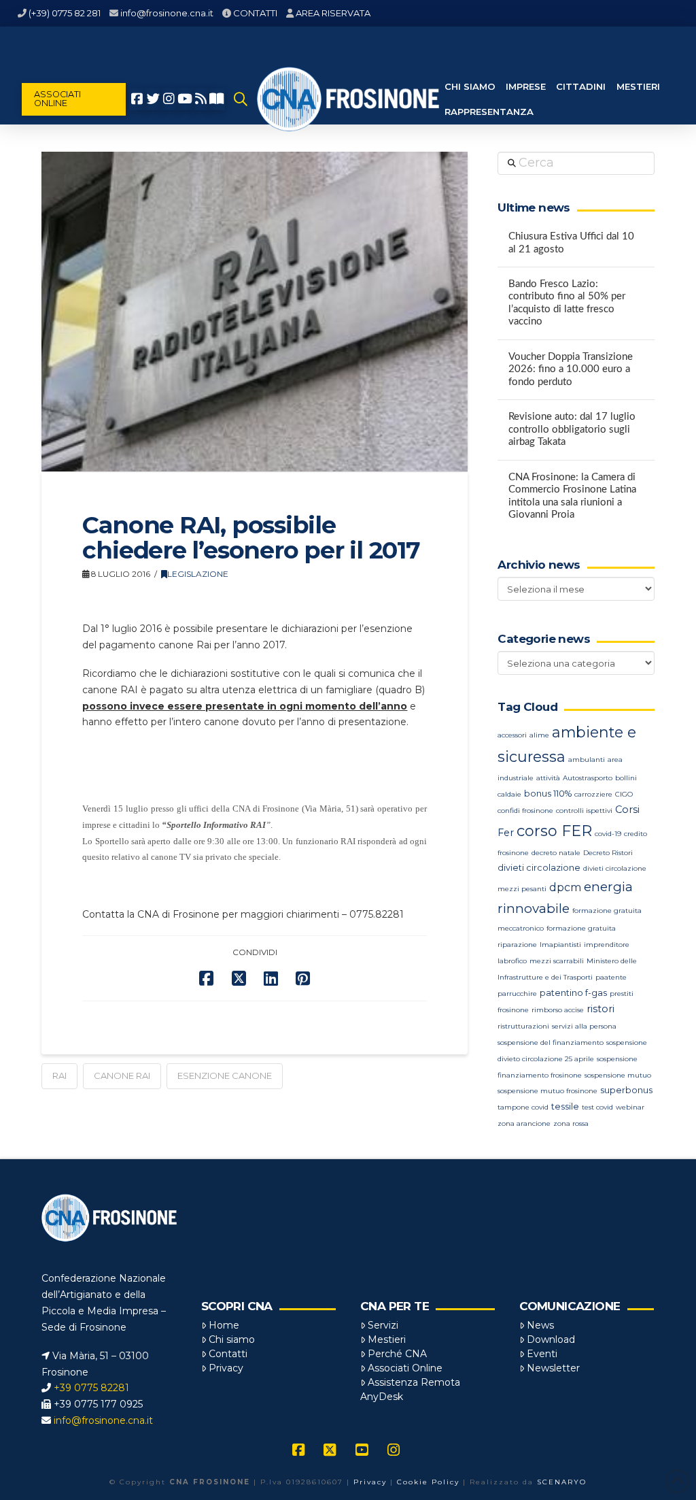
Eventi (542, 1354)
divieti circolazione (539, 868)
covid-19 (608, 833)
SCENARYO (562, 1482)
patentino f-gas (573, 993)
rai (59, 1075)
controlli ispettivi (584, 810)
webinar (630, 1107)
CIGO (624, 794)
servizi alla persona (584, 1026)
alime (539, 735)
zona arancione (524, 1123)
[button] (241, 99)
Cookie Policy (428, 1482)
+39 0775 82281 (91, 1388)
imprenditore (606, 944)
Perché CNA (397, 1354)
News (540, 1325)
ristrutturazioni (523, 1026)
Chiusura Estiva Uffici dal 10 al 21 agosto (571, 242)
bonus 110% (548, 793)
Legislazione (197, 574)
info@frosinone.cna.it (166, 12)
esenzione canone (224, 1075)
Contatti (228, 1354)
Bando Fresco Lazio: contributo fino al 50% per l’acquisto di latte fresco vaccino (566, 303)
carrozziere (593, 794)
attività (548, 777)
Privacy (226, 1368)
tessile (565, 1106)
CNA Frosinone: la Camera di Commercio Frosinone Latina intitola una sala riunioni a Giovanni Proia (572, 496)
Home (224, 1325)
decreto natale (556, 852)
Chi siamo (232, 1339)
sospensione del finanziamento (551, 1042)
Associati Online (405, 1368)
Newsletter (553, 1368)
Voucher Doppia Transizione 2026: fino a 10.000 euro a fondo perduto (570, 369)
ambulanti (586, 759)
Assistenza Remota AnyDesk (410, 1389)
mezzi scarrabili (556, 960)
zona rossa (571, 1123)
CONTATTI (255, 12)
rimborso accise (558, 1009)
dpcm (565, 887)
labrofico (512, 960)
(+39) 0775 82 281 (65, 12)
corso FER (554, 831)
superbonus (626, 1090)
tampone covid (523, 1107)
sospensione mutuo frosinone (547, 1090)
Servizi (383, 1325)
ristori (600, 1009)
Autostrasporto (587, 777)
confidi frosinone (525, 810)
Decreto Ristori (608, 852)
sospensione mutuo (618, 1075)
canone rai (122, 1075)
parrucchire (517, 993)
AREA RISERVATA (333, 12)
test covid (597, 1107)
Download (551, 1339)
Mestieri (387, 1339)
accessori (512, 735)
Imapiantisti (560, 944)
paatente (611, 977)
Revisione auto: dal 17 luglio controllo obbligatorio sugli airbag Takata (572, 429)
